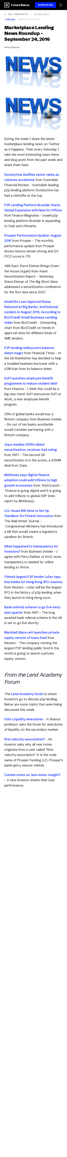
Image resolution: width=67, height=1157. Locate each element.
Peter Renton (12, 47)
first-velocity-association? (24, 739)
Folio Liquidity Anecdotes (23, 719)
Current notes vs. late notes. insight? (32, 775)
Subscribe (45, 5)
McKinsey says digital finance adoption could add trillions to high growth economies (30, 480)
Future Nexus (20, 5)
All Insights (18, 14)
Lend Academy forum (27, 694)
